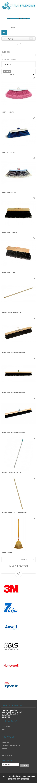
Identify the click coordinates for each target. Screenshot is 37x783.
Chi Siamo (10, 18)
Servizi (15, 18)
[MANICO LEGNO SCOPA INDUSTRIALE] (18, 493)
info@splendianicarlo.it (9, 714)
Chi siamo (4, 749)
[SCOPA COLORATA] (18, 93)
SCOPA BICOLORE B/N (8, 192)
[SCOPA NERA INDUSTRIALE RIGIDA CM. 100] (18, 413)
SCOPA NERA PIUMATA (9, 232)
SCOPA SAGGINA (7, 553)
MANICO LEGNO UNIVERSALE (11, 312)
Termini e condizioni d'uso (10, 745)
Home (3, 44)
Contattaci (5, 742)
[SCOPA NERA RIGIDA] (18, 253)
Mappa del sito (6, 755)
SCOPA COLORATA (7, 112)
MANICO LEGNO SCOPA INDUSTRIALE (14, 513)
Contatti (24, 18)
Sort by (12, 74)
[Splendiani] (18, 6)
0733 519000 (5, 718)
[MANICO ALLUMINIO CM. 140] (18, 453)
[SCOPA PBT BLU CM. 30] (18, 133)
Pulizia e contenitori (24, 44)
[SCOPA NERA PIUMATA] (18, 213)
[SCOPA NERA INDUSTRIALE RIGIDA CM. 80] (18, 373)
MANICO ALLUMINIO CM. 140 (11, 473)
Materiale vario (12, 44)
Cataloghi (19, 18)
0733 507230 (5, 716)
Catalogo (8, 64)
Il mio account (6, 726)
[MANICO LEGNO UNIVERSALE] (18, 293)
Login (28, 18)
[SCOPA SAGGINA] (18, 533)
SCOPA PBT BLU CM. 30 (9, 152)
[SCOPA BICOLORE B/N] (18, 173)
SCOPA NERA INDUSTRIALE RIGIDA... (13, 352)
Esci (2, 732)
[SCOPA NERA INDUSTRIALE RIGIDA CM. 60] (18, 333)
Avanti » (33, 560)
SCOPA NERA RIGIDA (8, 272)
